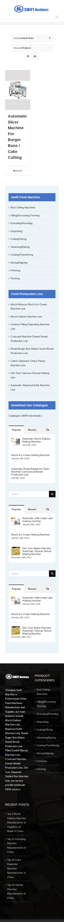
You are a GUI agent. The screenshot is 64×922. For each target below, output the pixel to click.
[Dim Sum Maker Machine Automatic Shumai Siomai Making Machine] (15, 549)
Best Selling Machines (23, 207)
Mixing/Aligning (19, 262)
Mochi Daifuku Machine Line (26, 316)
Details (19, 171)
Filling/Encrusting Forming (25, 215)
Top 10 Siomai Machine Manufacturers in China (16, 891)
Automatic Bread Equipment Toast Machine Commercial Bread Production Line (30, 471)
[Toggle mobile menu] (57, 17)
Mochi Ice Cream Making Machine (30, 455)
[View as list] (35, 56)
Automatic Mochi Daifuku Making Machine (36, 440)
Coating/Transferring (22, 254)
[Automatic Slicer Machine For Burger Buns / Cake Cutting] (17, 90)
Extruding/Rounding (21, 223)
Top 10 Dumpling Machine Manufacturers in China (16, 845)
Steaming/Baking (20, 246)
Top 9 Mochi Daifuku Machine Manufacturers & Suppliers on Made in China (16, 822)
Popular (16, 429)
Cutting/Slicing (18, 238)
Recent (32, 429)
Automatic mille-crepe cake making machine (37, 519)
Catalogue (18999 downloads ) (25, 415)
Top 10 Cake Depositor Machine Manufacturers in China (16, 868)
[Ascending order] (49, 38)
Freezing (15, 270)
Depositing (16, 231)
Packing (15, 278)
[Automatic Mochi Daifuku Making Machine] (15, 439)
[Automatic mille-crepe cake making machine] (15, 518)
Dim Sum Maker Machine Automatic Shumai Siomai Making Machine (36, 551)
